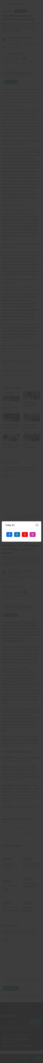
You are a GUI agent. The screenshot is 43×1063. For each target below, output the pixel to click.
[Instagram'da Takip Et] (33, 534)
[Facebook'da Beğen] (9, 534)
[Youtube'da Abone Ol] (25, 534)
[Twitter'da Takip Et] (17, 534)
